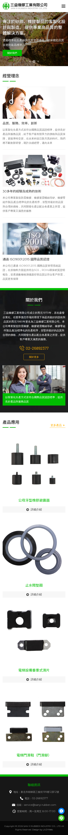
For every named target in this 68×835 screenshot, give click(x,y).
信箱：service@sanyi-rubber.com (36, 804)
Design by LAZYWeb (42, 829)
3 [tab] (38, 61)
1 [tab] (30, 61)
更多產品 (56, 425)
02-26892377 (37, 348)
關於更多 (34, 356)
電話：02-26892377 (36, 798)
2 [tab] (34, 61)
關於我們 (12, 53)
